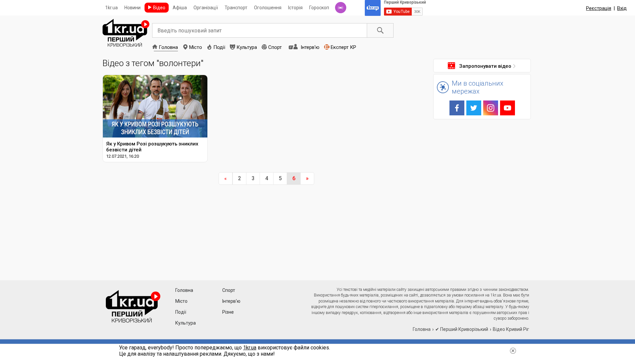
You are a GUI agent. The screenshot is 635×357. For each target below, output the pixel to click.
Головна (168, 47)
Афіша (180, 7)
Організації (205, 7)
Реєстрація (598, 8)
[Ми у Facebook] (456, 107)
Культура (246, 47)
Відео (159, 7)
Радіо (340, 7)
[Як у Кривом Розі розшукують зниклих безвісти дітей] (155, 118)
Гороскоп (319, 7)
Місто (195, 47)
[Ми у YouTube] (507, 107)
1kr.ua (111, 7)
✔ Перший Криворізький (461, 329)
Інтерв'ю (310, 47)
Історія (295, 7)
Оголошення (267, 7)
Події (219, 47)
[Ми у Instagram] (490, 107)
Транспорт (236, 7)
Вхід (622, 8)
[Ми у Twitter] (473, 107)
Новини (132, 7)
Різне (228, 312)
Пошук (380, 30)
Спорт (275, 47)
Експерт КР (343, 47)
